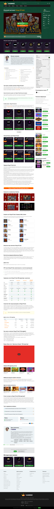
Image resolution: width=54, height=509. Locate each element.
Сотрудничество (32, 473)
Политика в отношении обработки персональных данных (46, 476)
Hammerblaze (44, 143)
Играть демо (45, 111)
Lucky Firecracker (6, 325)
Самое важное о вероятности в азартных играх (42, 99)
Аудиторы (18, 485)
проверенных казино (9, 106)
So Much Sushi (6, 327)
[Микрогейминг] (49, 57)
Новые (4, 473)
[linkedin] (11, 429)
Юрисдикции (18, 482)
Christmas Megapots (31, 280)
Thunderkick (43, 144)
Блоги (17, 488)
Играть (8, 128)
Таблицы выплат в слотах (39, 102)
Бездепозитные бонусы (7, 485)
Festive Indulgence (6, 322)
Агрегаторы (18, 478)
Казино (6, 5)
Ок (39, 507)
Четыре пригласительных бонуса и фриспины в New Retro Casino (46, 161)
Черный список (6, 474)
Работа (31, 474)
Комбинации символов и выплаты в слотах (41, 103)
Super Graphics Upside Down (45, 113)
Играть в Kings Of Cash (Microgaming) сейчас (19, 188)
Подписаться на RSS (30, 505)
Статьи (17, 5)
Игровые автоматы (6, 480)
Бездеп (5, 141)
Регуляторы (18, 484)
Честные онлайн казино (7, 481)
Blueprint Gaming (44, 109)
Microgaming (5, 373)
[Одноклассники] (31, 423)
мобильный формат (14, 379)
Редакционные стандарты (46, 481)
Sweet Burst (18, 280)
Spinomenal (5, 392)
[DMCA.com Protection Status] (26, 503)
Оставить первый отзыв (46, 11)
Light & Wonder (21, 392)
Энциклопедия (6, 488)
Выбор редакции (27, 154)
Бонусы (13, 5)
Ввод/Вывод (18, 474)
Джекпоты (5, 477)
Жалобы (21, 5)
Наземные (18, 480)
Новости (25, 5)
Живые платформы (19, 477)
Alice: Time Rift (44, 152)
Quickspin (28, 392)
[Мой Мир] (30, 423)
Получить (8, 145)
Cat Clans (5, 320)
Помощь (44, 478)
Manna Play (13, 392)
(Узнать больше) (35, 507)
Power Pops (25, 280)
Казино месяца (19, 481)
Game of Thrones (44, 117)
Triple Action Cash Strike (45, 126)
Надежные (5, 478)
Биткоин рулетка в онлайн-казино (40, 98)
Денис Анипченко (7, 61)
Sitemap (44, 482)
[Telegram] (32, 423)
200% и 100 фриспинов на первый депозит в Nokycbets (46, 164)
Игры (9, 5)
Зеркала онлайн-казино (7, 484)
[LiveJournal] (29, 423)
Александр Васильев (12, 444)
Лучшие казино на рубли (7, 482)
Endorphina (43, 135)
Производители (19, 473)
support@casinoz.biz (38, 0)
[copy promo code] (8, 49)
